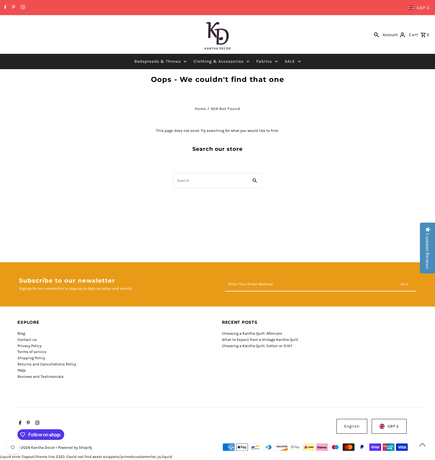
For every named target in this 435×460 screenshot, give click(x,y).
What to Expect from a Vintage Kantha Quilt (260, 339)
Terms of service (31, 351)
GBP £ (423, 7)
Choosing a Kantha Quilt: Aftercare (252, 333)
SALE (290, 61)
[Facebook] (5, 8)
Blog (21, 333)
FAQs (21, 370)
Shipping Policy (31, 358)
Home (200, 108)
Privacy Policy (29, 346)
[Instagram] (22, 8)
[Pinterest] (12, 8)
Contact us (27, 339)
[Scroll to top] (422, 444)
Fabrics (264, 61)
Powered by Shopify (75, 447)
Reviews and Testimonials (40, 376)
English (352, 426)
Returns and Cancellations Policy (46, 364)
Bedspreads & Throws (157, 61)
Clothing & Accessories (219, 61)
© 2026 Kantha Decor (36, 447)
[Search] (376, 34)
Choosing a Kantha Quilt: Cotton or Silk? (257, 346)
